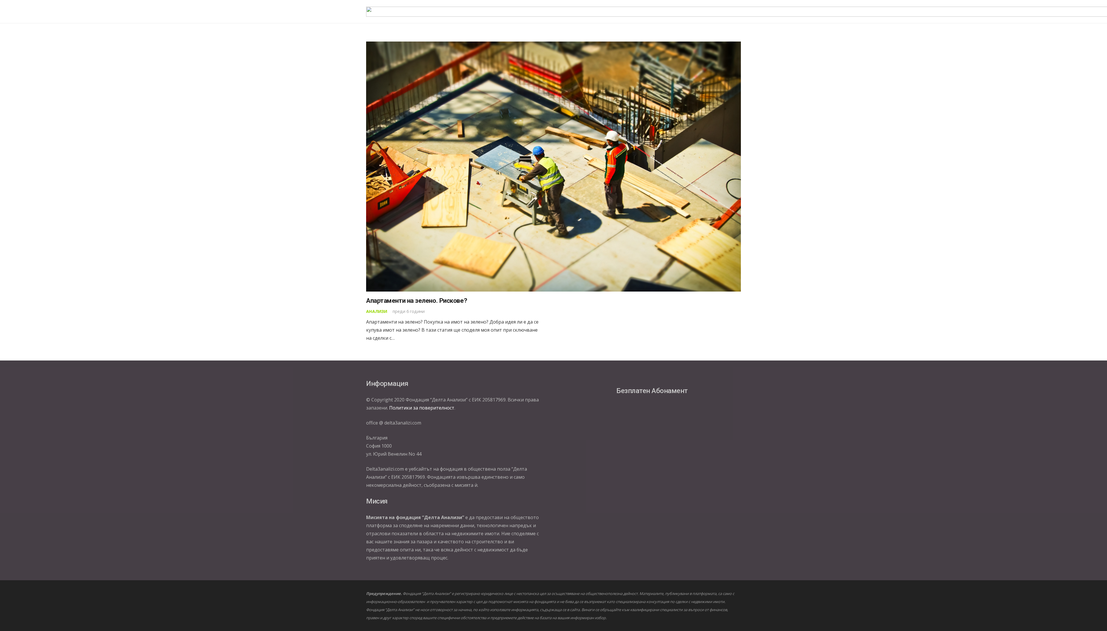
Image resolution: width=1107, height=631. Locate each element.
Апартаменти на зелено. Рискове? (416, 300)
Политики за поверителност (421, 408)
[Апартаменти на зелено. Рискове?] (553, 167)
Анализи (376, 311)
